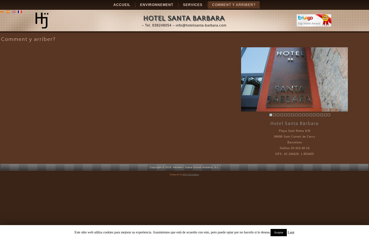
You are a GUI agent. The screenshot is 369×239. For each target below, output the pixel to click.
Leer (291, 232)
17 (329, 115)
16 (325, 115)
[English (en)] (14, 11)
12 (310, 115)
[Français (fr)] (20, 11)
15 (321, 115)
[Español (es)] (8, 11)
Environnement (156, 5)
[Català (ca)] (2, 11)
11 (307, 115)
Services (192, 5)
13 (314, 115)
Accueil (121, 5)
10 (303, 115)
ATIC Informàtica (191, 174)
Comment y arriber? (234, 5)
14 (318, 115)
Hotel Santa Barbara (184, 18)
